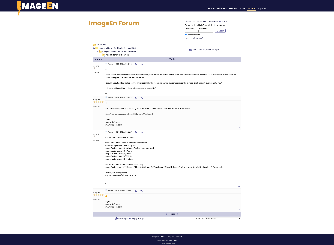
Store (242, 8)
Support (261, 8)
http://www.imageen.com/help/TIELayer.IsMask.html (129, 114)
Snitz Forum (173, 240)
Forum (251, 8)
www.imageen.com (113, 124)
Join (214, 25)
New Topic (197, 49)
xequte (96, 99)
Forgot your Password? (194, 38)
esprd (96, 66)
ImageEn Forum (114, 23)
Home (211, 8)
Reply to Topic (212, 49)
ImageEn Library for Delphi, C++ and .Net (117, 48)
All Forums (101, 44)
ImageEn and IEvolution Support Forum (119, 51)
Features (222, 8)
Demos (233, 8)
